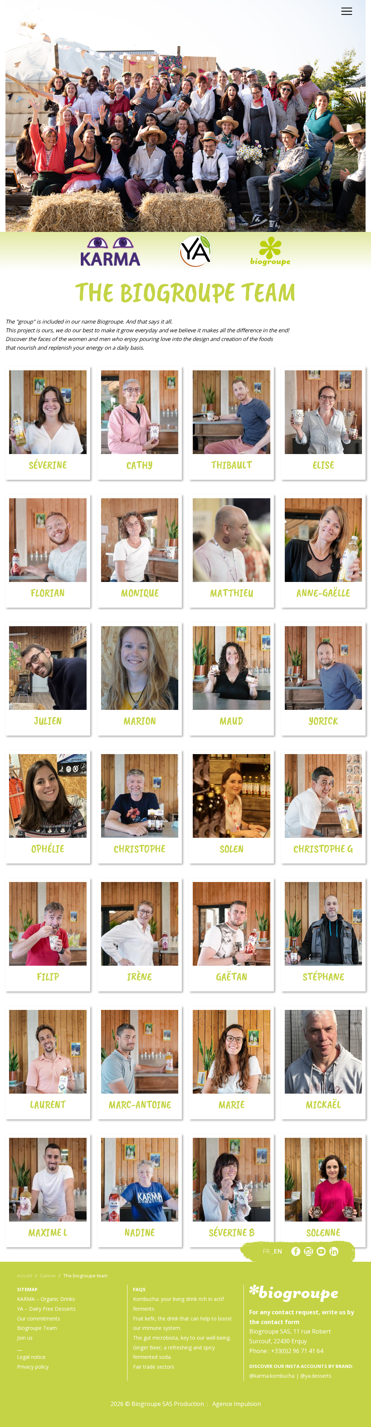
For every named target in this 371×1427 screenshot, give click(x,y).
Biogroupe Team (37, 1327)
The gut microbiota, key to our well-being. (182, 1337)
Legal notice (31, 1356)
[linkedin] (333, 1251)
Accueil (24, 1275)
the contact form (274, 1322)
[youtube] (321, 1251)
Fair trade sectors (153, 1366)
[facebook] (295, 1251)
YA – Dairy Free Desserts (46, 1308)
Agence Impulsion (236, 1404)
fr (267, 1251)
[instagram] (308, 1251)
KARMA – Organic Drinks (46, 1298)
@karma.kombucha (272, 1375)
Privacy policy (33, 1366)
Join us (25, 1337)
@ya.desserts (316, 1375)
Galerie (48, 1275)
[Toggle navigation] (344, 10)
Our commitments (38, 1318)
